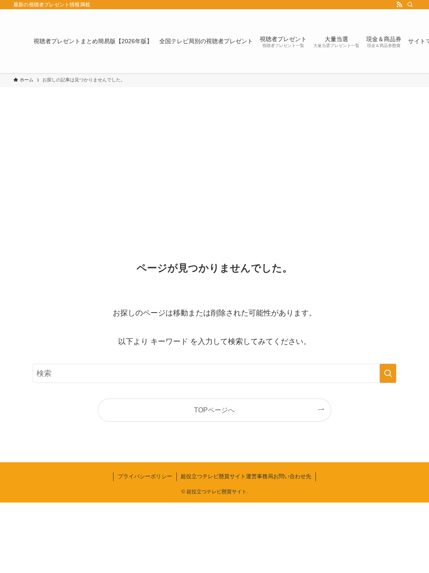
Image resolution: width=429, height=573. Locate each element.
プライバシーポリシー (145, 476)
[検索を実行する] (388, 373)
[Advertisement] (214, 150)
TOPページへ (214, 410)
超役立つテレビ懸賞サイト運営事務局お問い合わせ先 (246, 476)
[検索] (410, 4)
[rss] (399, 4)
